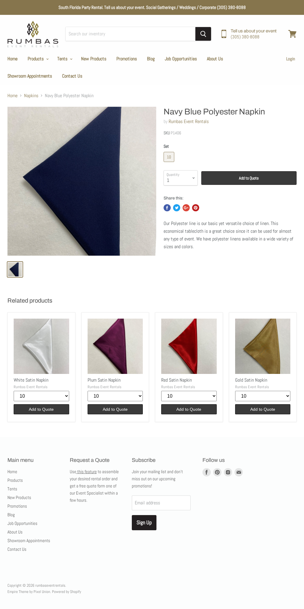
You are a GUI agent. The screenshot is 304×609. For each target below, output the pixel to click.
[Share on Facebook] (167, 207)
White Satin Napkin (31, 380)
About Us (215, 59)
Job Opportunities (181, 59)
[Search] (203, 34)
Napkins (31, 95)
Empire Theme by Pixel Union (28, 591)
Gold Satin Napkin (251, 380)
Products (36, 59)
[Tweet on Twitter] (176, 207)
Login (290, 59)
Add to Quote (249, 178)
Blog (151, 59)
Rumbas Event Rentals (189, 121)
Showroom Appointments (29, 76)
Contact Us (72, 76)
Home (12, 59)
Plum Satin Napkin (104, 380)
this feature (86, 471)
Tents (63, 59)
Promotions (126, 59)
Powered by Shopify (66, 591)
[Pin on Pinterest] (195, 207)
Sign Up (144, 522)
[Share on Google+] (186, 207)
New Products (93, 59)
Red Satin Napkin (176, 380)
